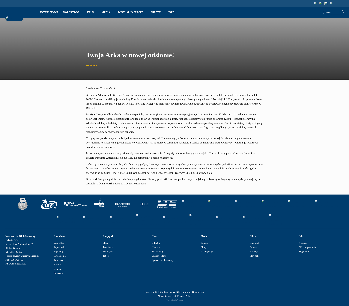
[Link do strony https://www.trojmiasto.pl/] (246, 204)
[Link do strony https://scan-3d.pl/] (299, 204)
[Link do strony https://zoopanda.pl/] (227, 220)
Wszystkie (59, 242)
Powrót (93, 65)
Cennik (253, 247)
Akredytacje (207, 251)
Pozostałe (58, 273)
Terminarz (108, 247)
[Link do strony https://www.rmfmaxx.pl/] (220, 204)
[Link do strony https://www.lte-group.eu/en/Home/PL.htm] (166, 204)
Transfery (58, 260)
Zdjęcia (204, 242)
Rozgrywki (71, 12)
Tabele (106, 255)
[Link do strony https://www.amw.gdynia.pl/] (22, 204)
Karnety (254, 251)
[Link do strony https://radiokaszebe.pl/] (273, 204)
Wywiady (58, 251)
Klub (90, 12)
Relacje (57, 264)
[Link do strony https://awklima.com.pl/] (174, 220)
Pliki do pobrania (307, 247)
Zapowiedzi (59, 247)
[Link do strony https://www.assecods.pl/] (122, 204)
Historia (156, 247)
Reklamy (58, 268)
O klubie (156, 242)
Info (171, 12)
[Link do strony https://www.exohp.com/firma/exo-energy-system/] (201, 220)
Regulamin (304, 251)
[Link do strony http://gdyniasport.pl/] (99, 204)
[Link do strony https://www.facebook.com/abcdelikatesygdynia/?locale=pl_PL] (280, 220)
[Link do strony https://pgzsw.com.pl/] (75, 204)
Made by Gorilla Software (174, 300)
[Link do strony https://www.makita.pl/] (68, 220)
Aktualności (49, 12)
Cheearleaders (159, 255)
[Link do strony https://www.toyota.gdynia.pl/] (193, 204)
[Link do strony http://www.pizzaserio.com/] (144, 204)
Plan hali (254, 255)
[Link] (315, 3)
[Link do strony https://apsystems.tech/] (121, 220)
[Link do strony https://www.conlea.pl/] (94, 220)
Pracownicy (157, 251)
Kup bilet (254, 242)
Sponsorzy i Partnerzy (163, 260)
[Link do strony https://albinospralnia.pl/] (254, 220)
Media (106, 12)
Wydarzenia (60, 255)
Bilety (156, 12)
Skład (105, 242)
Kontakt (303, 242)
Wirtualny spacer (131, 12)
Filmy (204, 247)
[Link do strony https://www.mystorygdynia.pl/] (326, 204)
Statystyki (108, 251)
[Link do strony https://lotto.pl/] (49, 204)
